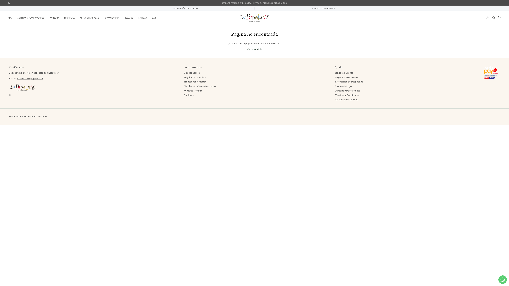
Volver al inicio (254, 49)
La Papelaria (21, 116)
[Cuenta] (487, 17)
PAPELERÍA (54, 17)
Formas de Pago (343, 86)
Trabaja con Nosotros (195, 81)
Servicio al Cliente (344, 72)
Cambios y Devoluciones (347, 90)
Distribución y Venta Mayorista (200, 86)
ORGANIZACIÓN (111, 17)
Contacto (189, 95)
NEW (10, 17)
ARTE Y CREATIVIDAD (89, 17)
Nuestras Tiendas (193, 90)
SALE (154, 17)
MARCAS (143, 17)
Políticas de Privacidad (346, 99)
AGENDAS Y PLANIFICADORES (30, 17)
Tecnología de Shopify (37, 116)
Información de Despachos (349, 81)
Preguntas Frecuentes (346, 77)
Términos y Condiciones (347, 95)
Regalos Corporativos (195, 77)
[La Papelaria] (254, 18)
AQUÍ (285, 2)
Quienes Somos (192, 72)
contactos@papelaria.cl (30, 78)
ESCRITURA (69, 17)
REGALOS (129, 17)
